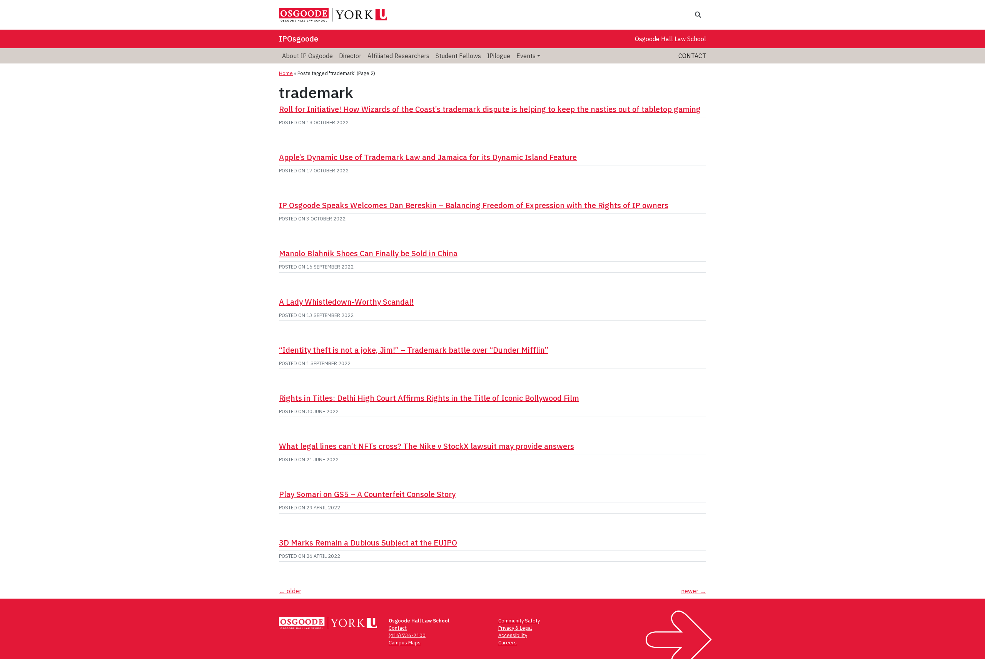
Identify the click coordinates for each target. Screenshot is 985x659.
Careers (507, 642)
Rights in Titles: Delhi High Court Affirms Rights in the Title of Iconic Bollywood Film (429, 398)
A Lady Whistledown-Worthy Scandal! (346, 302)
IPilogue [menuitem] (498, 56)
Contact (692, 56)
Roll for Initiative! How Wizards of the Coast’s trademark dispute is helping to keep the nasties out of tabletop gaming (490, 109)
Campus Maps (405, 642)
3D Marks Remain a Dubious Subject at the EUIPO (368, 542)
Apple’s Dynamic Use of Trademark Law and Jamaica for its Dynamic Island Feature (428, 157)
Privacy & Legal (515, 628)
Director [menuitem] (350, 56)
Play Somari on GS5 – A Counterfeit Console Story (367, 494)
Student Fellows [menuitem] (458, 56)
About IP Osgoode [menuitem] (307, 56)
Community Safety (519, 620)
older (290, 591)
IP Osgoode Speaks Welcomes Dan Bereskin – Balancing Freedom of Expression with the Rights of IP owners (473, 205)
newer (693, 591)
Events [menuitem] (526, 56)
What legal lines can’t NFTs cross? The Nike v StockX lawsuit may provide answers (426, 446)
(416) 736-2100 (407, 635)
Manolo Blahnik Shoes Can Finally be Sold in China (368, 253)
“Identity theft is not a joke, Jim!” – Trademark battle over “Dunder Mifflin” (413, 350)
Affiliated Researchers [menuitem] (398, 56)
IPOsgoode (298, 38)
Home (286, 73)
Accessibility (512, 635)
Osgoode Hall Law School (670, 39)
